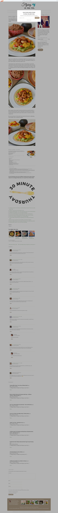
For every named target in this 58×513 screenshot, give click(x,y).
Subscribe (37, 17)
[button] (29, 1)
